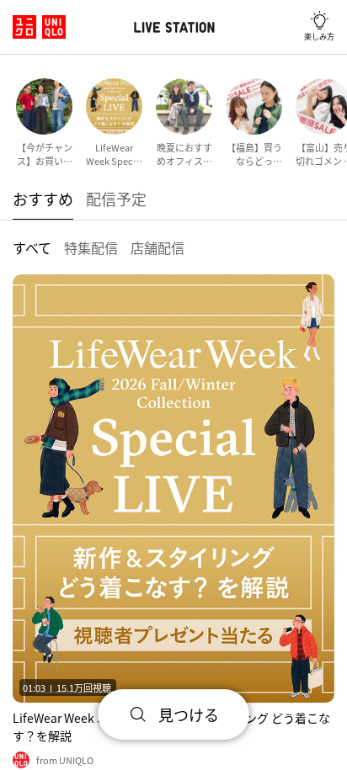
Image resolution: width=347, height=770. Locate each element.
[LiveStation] (173, 27)
